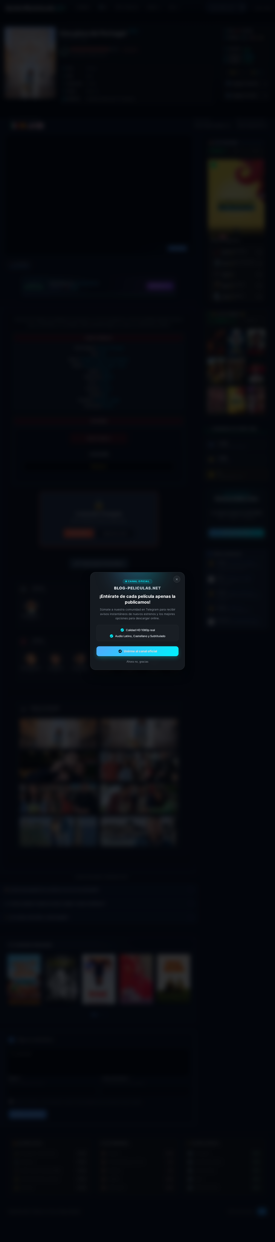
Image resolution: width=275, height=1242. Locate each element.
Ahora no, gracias (137, 661)
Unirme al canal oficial (140, 651)
